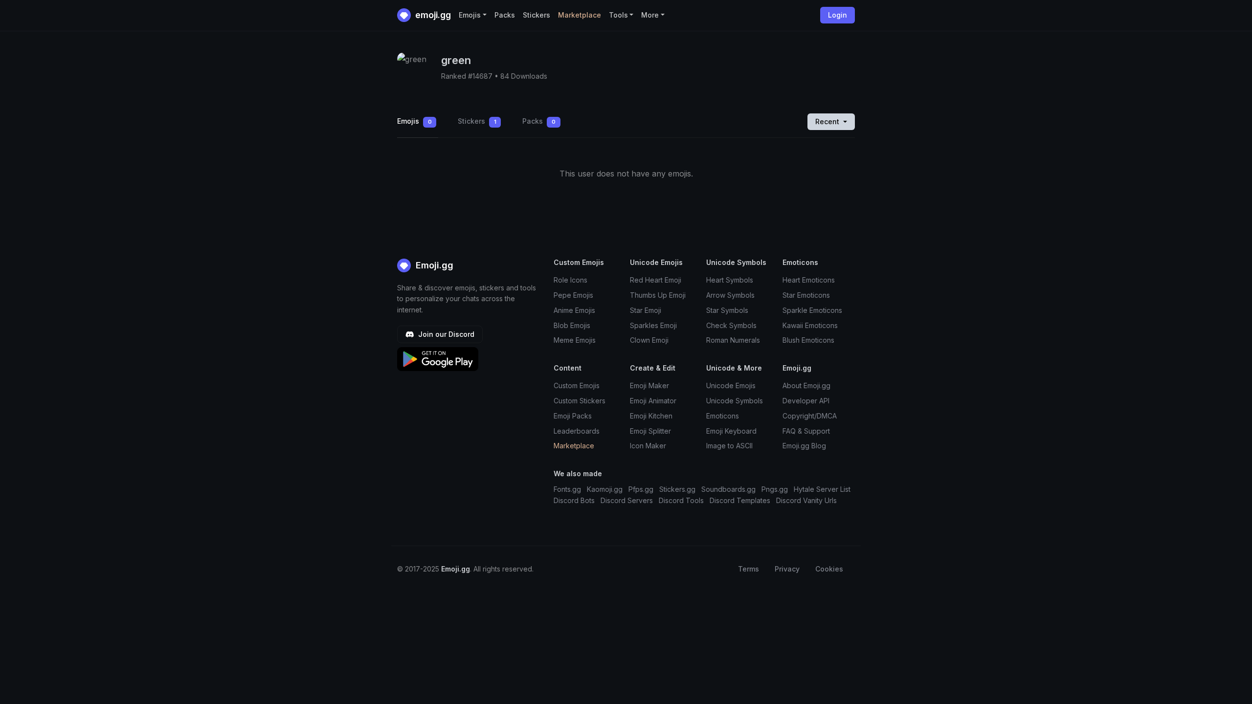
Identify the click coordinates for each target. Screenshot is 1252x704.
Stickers (536, 15)
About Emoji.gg (806, 385)
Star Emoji (645, 310)
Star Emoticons (806, 295)
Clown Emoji (649, 340)
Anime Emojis (574, 310)
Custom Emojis (577, 385)
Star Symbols (727, 310)
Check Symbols (731, 325)
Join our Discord (445, 334)
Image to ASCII (729, 445)
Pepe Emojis (573, 295)
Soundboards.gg (728, 489)
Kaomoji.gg (605, 489)
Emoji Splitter (650, 431)
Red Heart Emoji (655, 280)
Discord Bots (574, 500)
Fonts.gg (567, 489)
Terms (748, 569)
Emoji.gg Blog (804, 445)
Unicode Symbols (734, 400)
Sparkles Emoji (653, 325)
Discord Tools (681, 500)
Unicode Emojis (731, 385)
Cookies (829, 569)
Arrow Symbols (730, 295)
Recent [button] (828, 121)
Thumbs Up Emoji (658, 295)
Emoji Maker (649, 385)
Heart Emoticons (808, 280)
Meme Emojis (575, 340)
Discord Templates (740, 500)
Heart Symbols (729, 280)
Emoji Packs (573, 416)
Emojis (414, 121)
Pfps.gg (640, 489)
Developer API (805, 400)
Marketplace (579, 15)
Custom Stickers (579, 400)
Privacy (787, 569)
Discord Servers (627, 500)
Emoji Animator (653, 400)
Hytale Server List (822, 489)
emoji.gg (432, 15)
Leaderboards (577, 431)
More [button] (650, 15)
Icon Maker (648, 445)
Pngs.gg (774, 489)
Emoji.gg (433, 265)
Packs (504, 15)
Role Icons (570, 280)
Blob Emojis (572, 325)
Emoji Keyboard (731, 431)
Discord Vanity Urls (806, 500)
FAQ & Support (806, 431)
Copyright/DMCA (809, 416)
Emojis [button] (470, 15)
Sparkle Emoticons (812, 310)
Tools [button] (618, 15)
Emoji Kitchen (651, 416)
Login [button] (837, 15)
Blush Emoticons (808, 340)
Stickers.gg (677, 489)
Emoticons (722, 416)
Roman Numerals (733, 340)
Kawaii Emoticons (810, 325)
